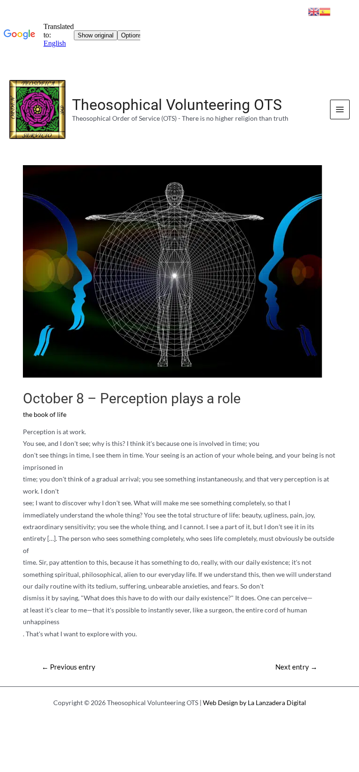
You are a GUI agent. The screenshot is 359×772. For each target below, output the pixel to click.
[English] (313, 11)
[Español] (324, 11)
